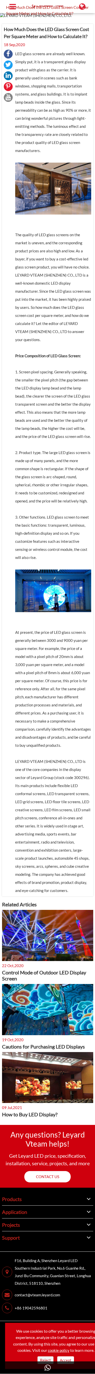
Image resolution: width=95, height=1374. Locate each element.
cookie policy (58, 1350)
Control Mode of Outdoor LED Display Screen (44, 975)
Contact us (47, 1176)
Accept (65, 1360)
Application (14, 1212)
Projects (11, 1225)
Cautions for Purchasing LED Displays (43, 1046)
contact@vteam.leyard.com (37, 1295)
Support (11, 1238)
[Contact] (47, 1367)
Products (12, 1199)
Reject (45, 1360)
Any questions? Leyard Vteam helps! (47, 1139)
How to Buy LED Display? (30, 1114)
